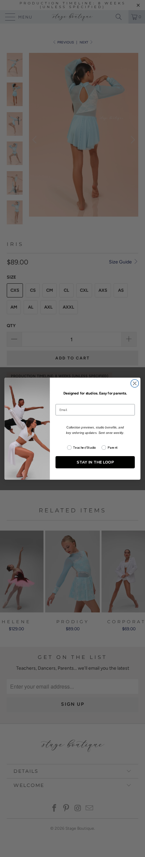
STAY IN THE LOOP (95, 462)
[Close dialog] (135, 383)
